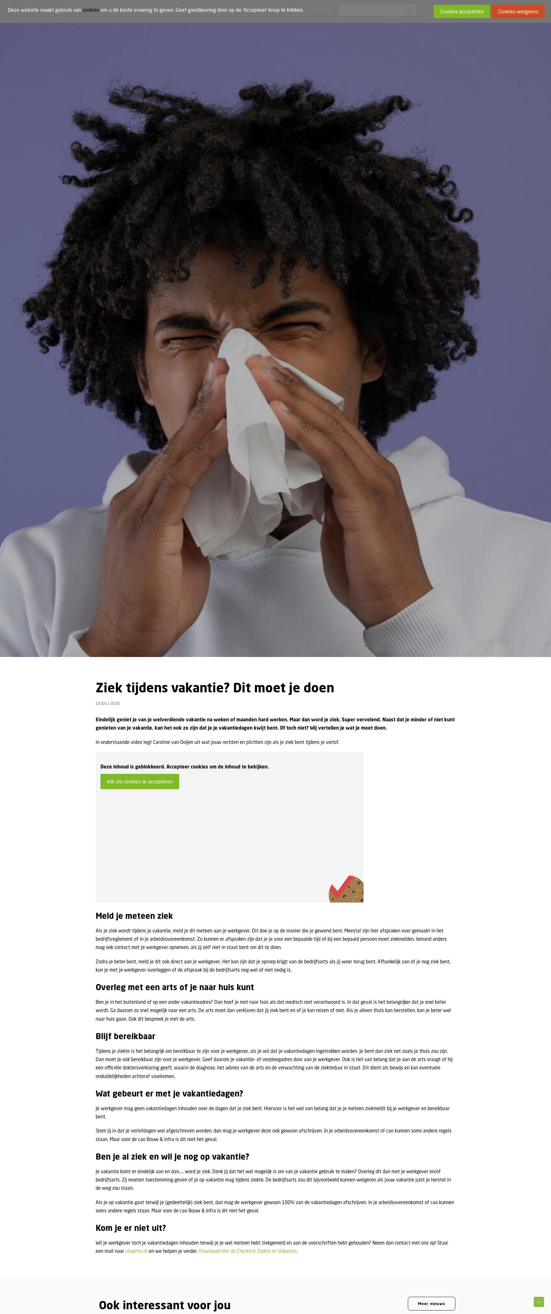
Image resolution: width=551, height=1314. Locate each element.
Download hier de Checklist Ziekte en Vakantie (248, 1251)
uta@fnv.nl (136, 1251)
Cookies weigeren (518, 11)
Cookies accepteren (462, 11)
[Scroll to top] (539, 1301)
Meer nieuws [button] (431, 1303)
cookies (91, 9)
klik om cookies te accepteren (140, 781)
